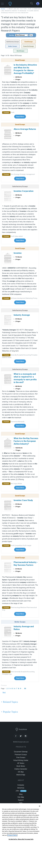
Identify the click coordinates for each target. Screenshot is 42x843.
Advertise (20, 788)
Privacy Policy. (12, 835)
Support (21, 800)
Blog (20, 794)
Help (20, 803)
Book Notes (21, 766)
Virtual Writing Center (20, 760)
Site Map (21, 797)
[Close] (39, 806)
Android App (20, 775)
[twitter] (21, 737)
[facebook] (16, 737)
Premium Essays (21, 755)
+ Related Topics (9, 702)
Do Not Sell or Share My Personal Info (21, 839)
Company (20, 785)
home (3, 9)
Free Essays (20, 757)
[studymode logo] (16, 3)
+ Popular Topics (9, 711)
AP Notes (20, 763)
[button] (2, 3)
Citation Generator (20, 769)
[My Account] (38, 4)
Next (4, 692)
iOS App (21, 772)
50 (25, 688)
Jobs (17, 791)
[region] (21, 823)
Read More (20, 117)
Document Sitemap (21, 752)
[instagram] (26, 737)
